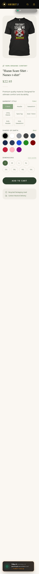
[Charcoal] (33, 135)
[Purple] (19, 149)
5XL (31, 169)
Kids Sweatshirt (19, 122)
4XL (23, 169)
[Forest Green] (26, 142)
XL (26, 163)
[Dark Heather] (26, 135)
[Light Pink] (12, 149)
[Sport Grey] (19, 135)
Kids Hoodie (7, 122)
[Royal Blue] (19, 142)
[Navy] (5, 142)
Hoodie (19, 106)
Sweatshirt (31, 106)
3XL (14, 169)
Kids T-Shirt (31, 114)
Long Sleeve (8, 114)
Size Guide (32, 158)
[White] (12, 135)
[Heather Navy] (12, 142)
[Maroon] (33, 142)
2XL (6, 169)
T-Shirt (7, 106)
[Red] (5, 149)
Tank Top (19, 114)
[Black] (5, 135)
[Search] (27, 4)
